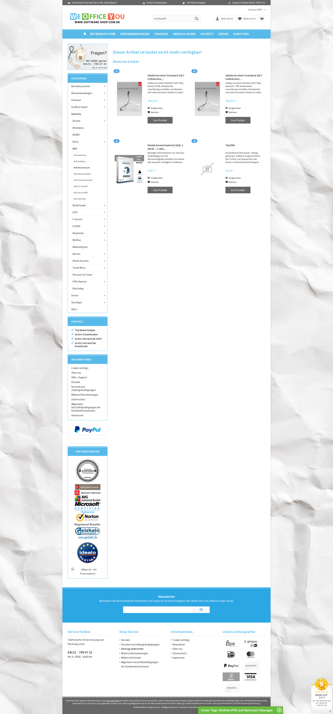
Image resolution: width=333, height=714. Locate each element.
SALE (74, 309)
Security (76, 114)
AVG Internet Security (83, 180)
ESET (75, 212)
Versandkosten (112, 700)
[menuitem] (255, 9)
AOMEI (76, 134)
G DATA (76, 226)
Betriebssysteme (80, 86)
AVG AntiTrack (80, 155)
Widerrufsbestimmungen (84, 394)
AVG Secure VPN (81, 192)
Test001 (230, 145)
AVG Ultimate (80, 198)
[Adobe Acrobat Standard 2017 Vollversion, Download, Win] (207, 99)
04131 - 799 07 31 (80, 652)
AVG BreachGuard (82, 167)
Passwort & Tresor (82, 274)
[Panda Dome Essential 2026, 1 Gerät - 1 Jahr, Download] (129, 169)
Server (74, 295)
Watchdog (78, 288)
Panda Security (80, 260)
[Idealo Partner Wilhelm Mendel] (88, 553)
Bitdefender (79, 205)
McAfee (76, 240)
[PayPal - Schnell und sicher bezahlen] (87, 429)
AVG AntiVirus (80, 161)
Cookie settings (79, 368)
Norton (76, 253)
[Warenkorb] (261, 18)
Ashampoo (78, 127)
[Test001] (207, 169)
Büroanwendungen (81, 93)
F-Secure (77, 219)
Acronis (76, 120)
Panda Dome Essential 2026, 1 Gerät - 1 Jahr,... (165, 146)
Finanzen (76, 100)
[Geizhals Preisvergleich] (88, 533)
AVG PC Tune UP (81, 186)
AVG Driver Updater (82, 174)
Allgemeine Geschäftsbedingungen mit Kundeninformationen (85, 407)
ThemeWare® (193, 707)
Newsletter (179, 644)
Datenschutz (78, 399)
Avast (75, 141)
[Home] (85, 34)
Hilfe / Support (79, 377)
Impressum (77, 415)
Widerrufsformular (131, 657)
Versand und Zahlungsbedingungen (83, 388)
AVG (74, 148)
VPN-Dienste (79, 281)
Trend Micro (78, 267)
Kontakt (75, 382)
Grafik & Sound (79, 107)
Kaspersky (78, 233)
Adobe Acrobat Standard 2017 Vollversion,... (166, 77)
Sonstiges (76, 302)
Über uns (76, 372)
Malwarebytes (80, 247)
